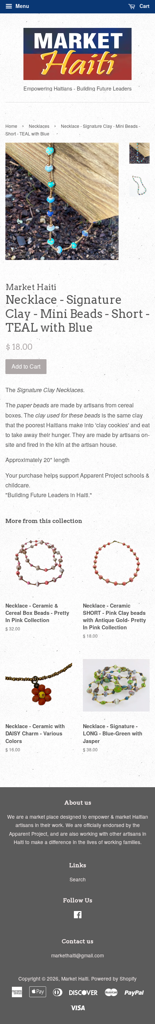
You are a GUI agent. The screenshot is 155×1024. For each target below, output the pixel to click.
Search (78, 879)
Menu (21, 5)
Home (11, 126)
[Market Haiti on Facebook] (78, 915)
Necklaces (39, 126)
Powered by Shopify (114, 978)
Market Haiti (74, 978)
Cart (144, 5)
